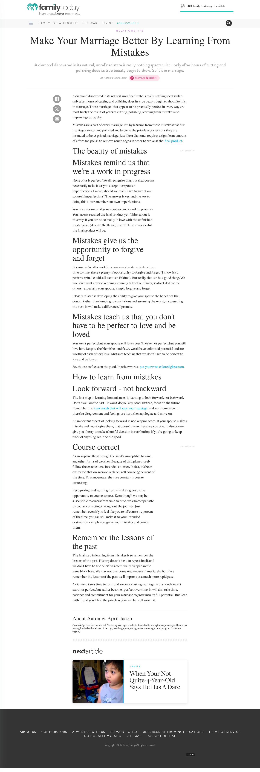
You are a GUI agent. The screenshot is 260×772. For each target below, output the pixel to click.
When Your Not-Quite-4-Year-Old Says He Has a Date (154, 680)
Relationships (66, 23)
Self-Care (90, 23)
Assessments (128, 23)
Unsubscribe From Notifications (173, 732)
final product (173, 140)
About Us (28, 732)
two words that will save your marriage (121, 408)
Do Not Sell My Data (102, 736)
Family (44, 23)
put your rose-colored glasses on (162, 366)
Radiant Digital (161, 736)
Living (108, 23)
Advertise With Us (88, 732)
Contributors (54, 732)
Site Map (134, 736)
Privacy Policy (124, 732)
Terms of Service (224, 732)
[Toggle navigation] (229, 23)
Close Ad (190, 755)
